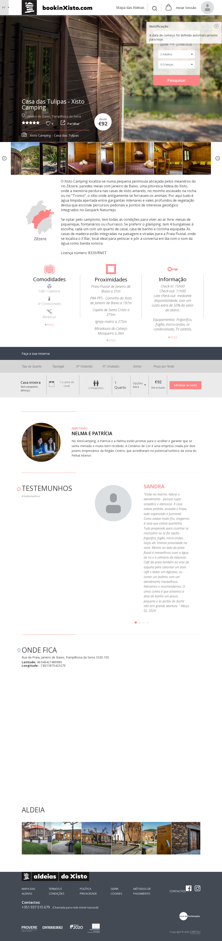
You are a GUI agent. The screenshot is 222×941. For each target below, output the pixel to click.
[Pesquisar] (154, 9)
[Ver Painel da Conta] (207, 8)
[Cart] (168, 7)
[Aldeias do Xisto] (59, 7)
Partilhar (73, 123)
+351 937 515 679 (36, 907)
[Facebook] (188, 888)
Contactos (178, 891)
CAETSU (195, 932)
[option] (111, 78)
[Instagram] (197, 888)
